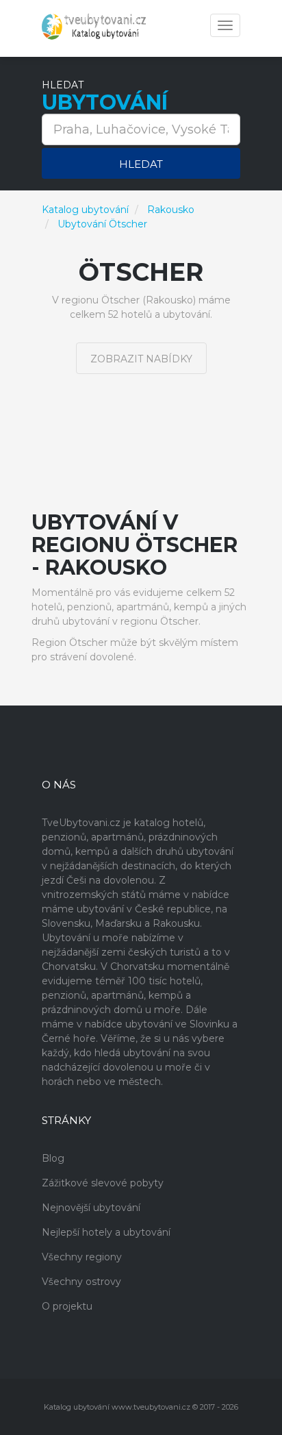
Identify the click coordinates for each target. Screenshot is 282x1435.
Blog (53, 1158)
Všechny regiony (82, 1257)
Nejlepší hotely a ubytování (106, 1232)
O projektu (67, 1306)
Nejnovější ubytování (91, 1207)
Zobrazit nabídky (141, 359)
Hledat (141, 164)
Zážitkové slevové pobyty (103, 1183)
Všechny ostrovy (81, 1281)
